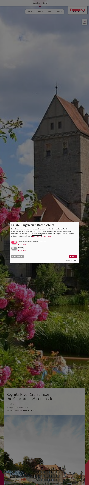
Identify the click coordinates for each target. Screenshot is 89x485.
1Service (22, 244)
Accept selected (17, 256)
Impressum (48, 236)
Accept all (72, 256)
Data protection (36, 236)
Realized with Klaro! (71, 260)
